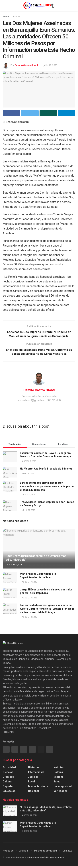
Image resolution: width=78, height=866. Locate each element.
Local (31, 781)
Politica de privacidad (45, 850)
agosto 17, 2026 (14, 565)
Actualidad (9, 767)
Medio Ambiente (38, 786)
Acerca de (8, 850)
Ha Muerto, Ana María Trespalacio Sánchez (46, 468)
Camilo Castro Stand (26, 65)
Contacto (67, 850)
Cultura (7, 781)
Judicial (16, 16)
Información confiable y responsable (45, 857)
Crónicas (8, 776)
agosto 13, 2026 (29, 598)
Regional (59, 776)
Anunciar (23, 850)
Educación (9, 790)
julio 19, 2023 (50, 65)
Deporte (8, 786)
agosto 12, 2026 (29, 617)
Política (58, 772)
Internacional (36, 772)
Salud (57, 781)
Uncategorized (63, 786)
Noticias (59, 767)
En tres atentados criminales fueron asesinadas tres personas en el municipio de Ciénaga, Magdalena (47, 486)
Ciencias (8, 772)
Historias (33, 767)
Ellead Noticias (18, 857)
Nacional (33, 790)
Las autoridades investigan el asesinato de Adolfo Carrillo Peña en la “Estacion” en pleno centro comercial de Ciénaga (47, 609)
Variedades (60, 790)
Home (6, 16)
